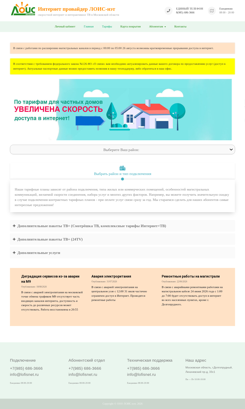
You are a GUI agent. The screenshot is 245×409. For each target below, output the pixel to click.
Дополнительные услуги (38, 252)
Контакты (180, 26)
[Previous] (8, 109)
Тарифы (107, 26)
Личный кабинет (65, 26)
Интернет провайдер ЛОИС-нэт (76, 9)
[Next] (237, 109)
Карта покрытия (130, 26)
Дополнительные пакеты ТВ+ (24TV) (50, 239)
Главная (89, 26)
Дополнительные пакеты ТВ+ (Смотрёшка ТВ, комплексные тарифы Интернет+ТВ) (91, 226)
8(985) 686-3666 (185, 12)
